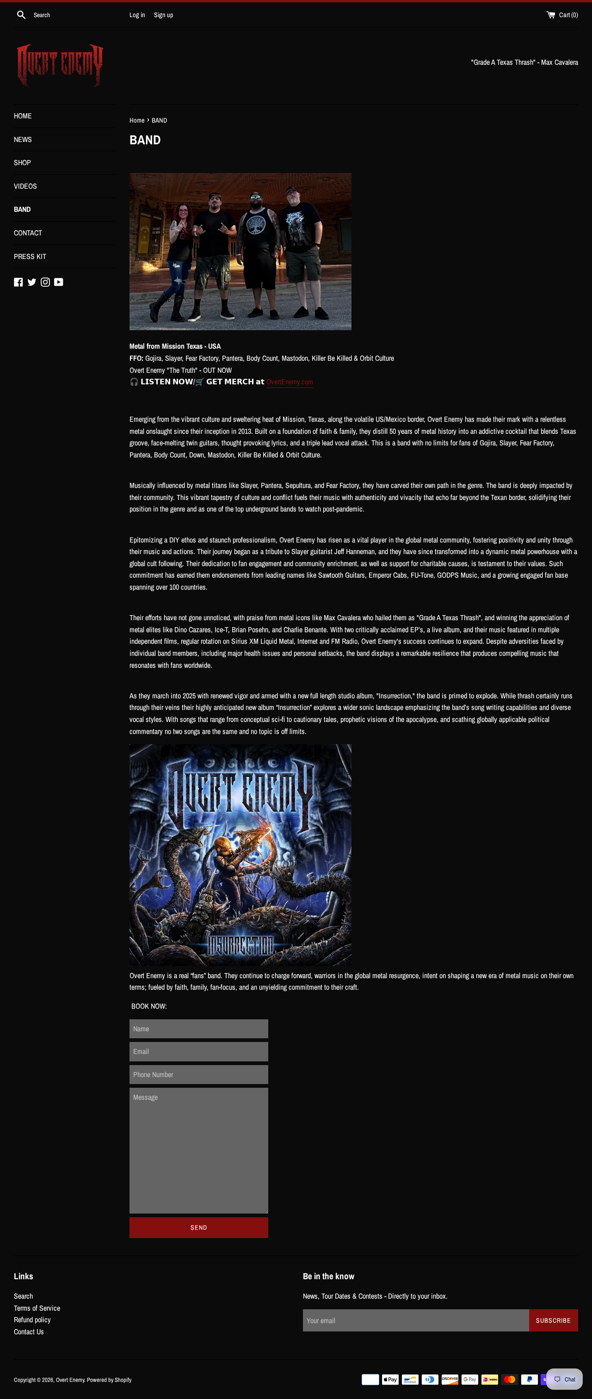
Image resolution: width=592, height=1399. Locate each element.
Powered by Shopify (109, 1380)
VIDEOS (25, 186)
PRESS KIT (30, 256)
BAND (22, 209)
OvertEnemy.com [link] (289, 381)
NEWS (23, 139)
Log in (137, 14)
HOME (23, 116)
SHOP (22, 162)
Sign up (163, 14)
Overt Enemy (70, 1380)
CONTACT (28, 233)
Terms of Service (37, 1308)
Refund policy (32, 1319)
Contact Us (29, 1331)
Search (23, 1296)
